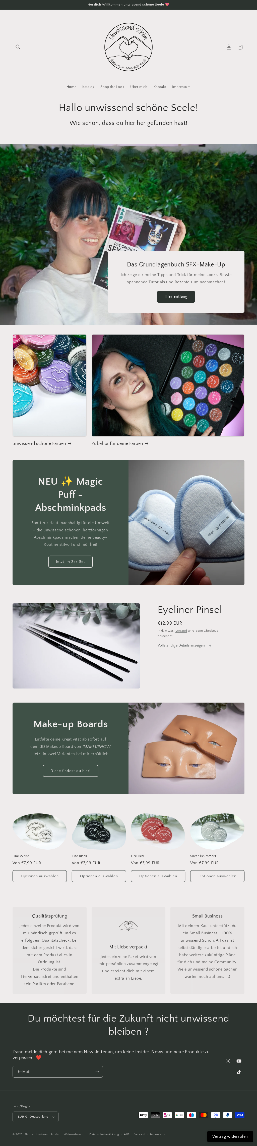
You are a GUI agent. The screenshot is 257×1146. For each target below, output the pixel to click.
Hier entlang (176, 296)
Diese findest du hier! (70, 771)
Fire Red (137, 856)
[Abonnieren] (97, 1072)
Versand (181, 630)
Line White (21, 856)
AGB (127, 1134)
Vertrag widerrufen (230, 1136)
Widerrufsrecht (74, 1134)
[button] (18, 47)
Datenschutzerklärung (104, 1134)
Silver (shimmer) (203, 856)
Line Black (79, 856)
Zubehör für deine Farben (117, 443)
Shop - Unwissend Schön (42, 1134)
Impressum (157, 1134)
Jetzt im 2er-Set (70, 562)
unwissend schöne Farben (39, 443)
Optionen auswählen (40, 876)
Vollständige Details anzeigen (182, 646)
